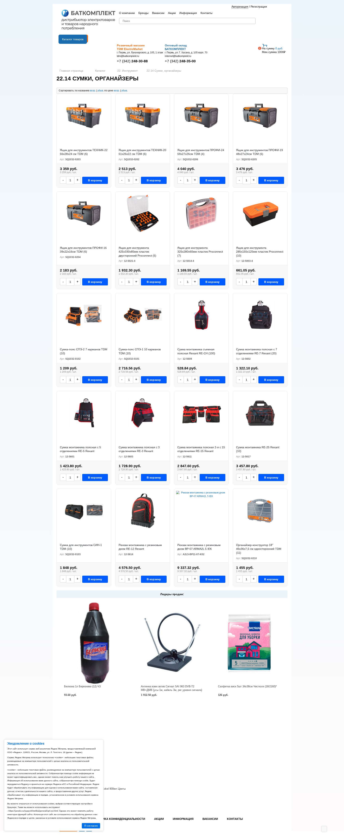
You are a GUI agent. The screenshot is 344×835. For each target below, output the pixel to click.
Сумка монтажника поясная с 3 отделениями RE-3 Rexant (139, 449)
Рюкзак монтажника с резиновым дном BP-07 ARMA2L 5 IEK (199, 547)
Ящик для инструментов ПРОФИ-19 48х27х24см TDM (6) (259, 152)
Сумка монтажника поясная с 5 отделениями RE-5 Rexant (80, 449)
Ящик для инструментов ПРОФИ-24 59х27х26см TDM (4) (200, 152)
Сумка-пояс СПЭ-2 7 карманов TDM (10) (83, 351)
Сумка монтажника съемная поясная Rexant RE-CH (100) (196, 351)
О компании (127, 13)
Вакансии (158, 13)
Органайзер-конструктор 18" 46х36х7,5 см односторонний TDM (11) (258, 548)
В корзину (95, 180)
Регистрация (259, 6)
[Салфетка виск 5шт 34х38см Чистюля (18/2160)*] (249, 643)
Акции (172, 13)
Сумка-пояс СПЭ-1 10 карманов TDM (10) (140, 351)
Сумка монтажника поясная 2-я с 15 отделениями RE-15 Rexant (201, 449)
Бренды (143, 13)
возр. (93, 90)
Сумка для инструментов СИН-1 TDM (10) (81, 547)
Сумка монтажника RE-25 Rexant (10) (257, 449)
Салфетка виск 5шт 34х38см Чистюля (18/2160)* (247, 686)
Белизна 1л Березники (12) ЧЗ (82, 686)
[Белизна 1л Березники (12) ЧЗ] (95, 643)
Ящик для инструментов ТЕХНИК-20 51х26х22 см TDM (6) (142, 152)
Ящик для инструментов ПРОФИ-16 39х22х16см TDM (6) (83, 249)
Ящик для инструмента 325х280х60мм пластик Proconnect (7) (200, 251)
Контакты (206, 13)
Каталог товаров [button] (72, 39)
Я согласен (91, 825)
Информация (188, 13)
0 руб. (273, 50)
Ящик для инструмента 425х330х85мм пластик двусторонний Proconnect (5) (137, 251)
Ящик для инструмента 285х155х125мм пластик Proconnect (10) (259, 251)
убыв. (101, 90)
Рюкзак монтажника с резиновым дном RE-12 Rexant (140, 547)
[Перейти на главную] (88, 20)
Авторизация (240, 6)
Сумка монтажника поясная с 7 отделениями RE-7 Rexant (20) (256, 351)
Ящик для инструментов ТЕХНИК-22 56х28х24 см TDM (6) (84, 152)
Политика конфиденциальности (119, 818)
